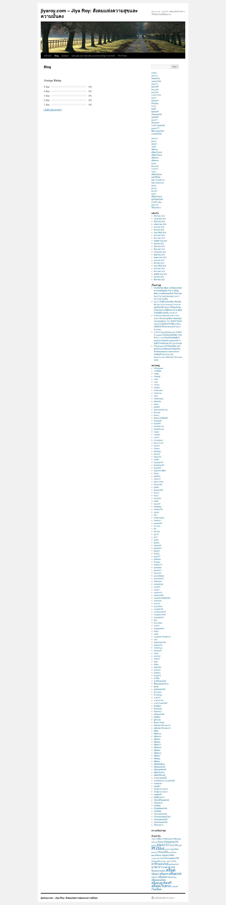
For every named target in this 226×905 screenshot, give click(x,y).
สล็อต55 (157, 739)
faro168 (157, 445)
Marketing (157, 506)
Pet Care (157, 526)
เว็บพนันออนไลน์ (160, 808)
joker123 (154, 75)
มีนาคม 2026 (159, 229)
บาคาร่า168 (156, 95)
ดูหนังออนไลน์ (157, 199)
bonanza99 (158, 420)
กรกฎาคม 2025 (160, 252)
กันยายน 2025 (159, 246)
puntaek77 (157, 570)
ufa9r (156, 661)
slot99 (153, 146)
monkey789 (158, 509)
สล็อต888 (155, 157)
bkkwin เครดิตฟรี (160, 418)
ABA (156, 396)
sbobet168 (157, 600)
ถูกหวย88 (157, 692)
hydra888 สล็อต (160, 470)
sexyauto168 (158, 609)
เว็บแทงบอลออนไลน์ (162, 816)
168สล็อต (157, 371)
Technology (158, 647)
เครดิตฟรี (157, 794)
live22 (153, 106)
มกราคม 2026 (159, 235)
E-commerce (158, 440)
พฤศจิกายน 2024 (160, 274)
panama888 (158, 523)
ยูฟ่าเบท (157, 719)
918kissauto (158, 390)
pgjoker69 (157, 548)
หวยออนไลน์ (156, 133)
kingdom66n (158, 490)
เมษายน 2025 (159, 260)
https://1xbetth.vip (158, 180)
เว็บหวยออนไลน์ (160, 814)
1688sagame (158, 368)
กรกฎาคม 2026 (160, 218)
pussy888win (159, 578)
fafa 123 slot (158, 443)
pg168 (153, 141)
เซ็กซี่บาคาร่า (159, 797)
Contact (65, 55)
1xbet (156, 379)
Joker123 (157, 479)
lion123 (156, 492)
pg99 (180, 845)
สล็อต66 (154, 149)
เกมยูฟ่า (157, 786)
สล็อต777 (157, 744)
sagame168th (156, 81)
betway (156, 415)
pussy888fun (172, 852)
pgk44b (156, 551)
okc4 (155, 515)
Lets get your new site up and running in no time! (93, 55)
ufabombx (157, 667)
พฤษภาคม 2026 (160, 224)
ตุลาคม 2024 (159, 276)
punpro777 (155, 128)
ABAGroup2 (158, 398)
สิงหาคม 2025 (159, 249)
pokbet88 (157, 559)
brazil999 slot (159, 426)
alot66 (156, 404)
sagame (156, 589)
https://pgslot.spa (157, 182)
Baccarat (157, 412)
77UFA (156, 384)
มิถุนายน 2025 (159, 254)
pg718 (156, 534)
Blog (57, 55)
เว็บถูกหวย (158, 802)
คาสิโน (156, 678)
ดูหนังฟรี (154, 86)
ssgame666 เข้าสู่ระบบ (162, 636)
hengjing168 (158, 462)
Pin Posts (122, 55)
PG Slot (157, 531)
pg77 (156, 537)
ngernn (156, 512)
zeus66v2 (157, 675)
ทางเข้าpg (158, 695)
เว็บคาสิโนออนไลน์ (161, 800)
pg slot (153, 188)
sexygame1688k (160, 614)
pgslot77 (154, 120)
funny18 (157, 454)
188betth (157, 376)
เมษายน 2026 (159, 227)
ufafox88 (157, 670)
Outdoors (157, 520)
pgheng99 (155, 100)
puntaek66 (157, 567)
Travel (156, 653)
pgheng (156, 542)
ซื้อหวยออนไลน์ (157, 131)
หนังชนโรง (155, 78)
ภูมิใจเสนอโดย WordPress (165, 898)
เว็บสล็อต (157, 811)
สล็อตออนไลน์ (159, 766)
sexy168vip (158, 606)
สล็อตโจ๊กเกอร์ (159, 775)
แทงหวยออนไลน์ (160, 822)
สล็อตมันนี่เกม (159, 764)
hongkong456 (159, 465)
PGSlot (156, 553)
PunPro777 (158, 564)
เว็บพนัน (157, 805)
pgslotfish (174, 849)
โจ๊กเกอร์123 (156, 207)
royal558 (157, 587)
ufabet (156, 664)
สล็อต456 (157, 736)
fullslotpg (154, 103)
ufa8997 (157, 659)
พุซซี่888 (157, 717)
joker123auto (158, 481)
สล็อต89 (157, 750)
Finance (157, 448)
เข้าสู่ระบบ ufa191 (161, 789)
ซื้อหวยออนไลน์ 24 (161, 683)
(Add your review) (53, 109)
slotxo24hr (164, 858)
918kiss (154, 73)
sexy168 (157, 603)
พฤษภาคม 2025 (160, 257)
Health (156, 459)
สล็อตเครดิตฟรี (160, 769)
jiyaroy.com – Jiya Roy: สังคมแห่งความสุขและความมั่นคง (89, 13)
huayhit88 (157, 467)
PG (155, 528)
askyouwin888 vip (160, 409)
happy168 (157, 456)
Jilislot (156, 473)
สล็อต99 (157, 755)
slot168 (156, 625)
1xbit (156, 382)
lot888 (156, 501)
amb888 (157, 407)
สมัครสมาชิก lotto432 (162, 725)
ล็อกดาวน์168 (159, 722)
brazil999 (157, 423)
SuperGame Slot (160, 642)
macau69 (157, 503)
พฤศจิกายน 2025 (160, 240)
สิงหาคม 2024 (159, 279)
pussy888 (155, 89)
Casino (156, 432)
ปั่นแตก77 (158, 711)
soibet (156, 634)
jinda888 (157, 476)
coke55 (156, 437)
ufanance (157, 672)
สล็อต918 (157, 753)
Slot (155, 620)
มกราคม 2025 (159, 268)
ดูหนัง (153, 109)
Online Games (159, 517)
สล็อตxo (157, 761)
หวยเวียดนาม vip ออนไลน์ (164, 780)
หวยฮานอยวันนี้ (160, 778)
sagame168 (158, 592)
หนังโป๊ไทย (155, 177)
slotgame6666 (159, 628)
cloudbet (157, 434)
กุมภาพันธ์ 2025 (160, 265)
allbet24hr (157, 401)
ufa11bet (157, 656)
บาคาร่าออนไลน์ (158, 125)
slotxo (153, 171)
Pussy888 (157, 573)
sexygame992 (159, 617)
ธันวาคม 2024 (159, 271)
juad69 (156, 487)
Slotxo (156, 631)
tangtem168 (158, 645)
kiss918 (154, 191)
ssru (155, 639)
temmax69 (157, 650)
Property (157, 562)
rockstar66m (158, 584)
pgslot (153, 97)
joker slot (154, 204)
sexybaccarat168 (160, 611)
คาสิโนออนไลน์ (160, 681)
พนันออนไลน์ (159, 714)
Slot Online (158, 623)
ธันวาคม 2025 (159, 238)
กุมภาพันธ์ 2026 (160, 232)
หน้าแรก (48, 55)
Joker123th (158, 484)
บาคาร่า (154, 168)
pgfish (156, 539)
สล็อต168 (157, 733)
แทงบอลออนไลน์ (160, 819)
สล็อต (156, 731)
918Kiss (157, 387)
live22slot (157, 498)
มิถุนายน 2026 (159, 221)
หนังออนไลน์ (156, 114)
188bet (156, 373)
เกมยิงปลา (158, 783)
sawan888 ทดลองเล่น (162, 598)
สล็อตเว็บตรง (156, 152)
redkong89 (158, 581)
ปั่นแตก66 (155, 122)
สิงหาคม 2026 (159, 216)
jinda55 (154, 144)
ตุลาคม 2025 (159, 243)
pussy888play (159, 575)
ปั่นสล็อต (157, 706)
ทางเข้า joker (156, 202)
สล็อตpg (157, 758)
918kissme (158, 393)
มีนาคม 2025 (159, 263)
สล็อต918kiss (172, 877)
